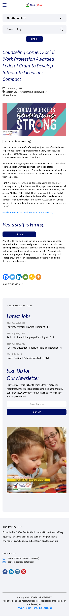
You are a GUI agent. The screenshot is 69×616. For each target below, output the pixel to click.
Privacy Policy (24, 607)
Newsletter (25, 91)
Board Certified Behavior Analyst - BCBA (28, 358)
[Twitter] (12, 277)
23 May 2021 (12, 91)
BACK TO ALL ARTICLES (20, 305)
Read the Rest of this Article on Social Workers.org (28, 212)
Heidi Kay (11, 95)
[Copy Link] (32, 277)
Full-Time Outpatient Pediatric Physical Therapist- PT (34, 347)
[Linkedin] (19, 277)
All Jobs (19, 234)
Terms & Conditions (42, 607)
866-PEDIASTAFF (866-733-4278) (23, 558)
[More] (38, 277)
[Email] (25, 277)
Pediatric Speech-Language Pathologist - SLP (30, 337)
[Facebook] (6, 277)
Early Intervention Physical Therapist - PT (28, 326)
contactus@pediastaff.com (21, 561)
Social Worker (39, 91)
